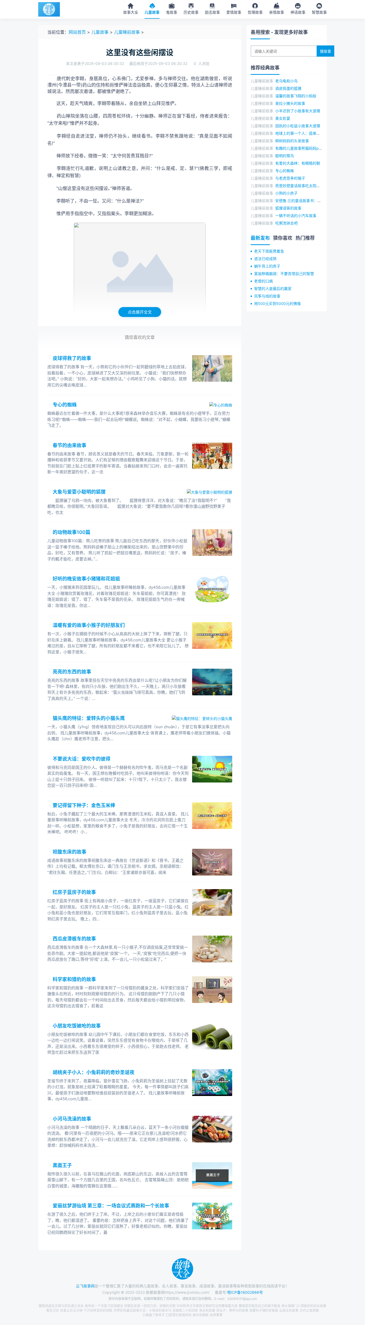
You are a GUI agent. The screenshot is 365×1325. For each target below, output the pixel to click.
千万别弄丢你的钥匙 (98, 1310)
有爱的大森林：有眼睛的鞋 (297, 163)
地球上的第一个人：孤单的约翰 (301, 133)
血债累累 (216, 1315)
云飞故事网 (85, 1286)
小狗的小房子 (286, 193)
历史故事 (191, 12)
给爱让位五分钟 (71, 1310)
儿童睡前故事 (127, 32)
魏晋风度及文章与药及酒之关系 (61, 1306)
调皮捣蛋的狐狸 (288, 88)
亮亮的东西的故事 (72, 672)
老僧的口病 (263, 281)
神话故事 (297, 12)
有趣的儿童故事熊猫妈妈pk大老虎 (303, 148)
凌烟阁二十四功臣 (185, 1310)
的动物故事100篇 (71, 532)
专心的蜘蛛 (65, 405)
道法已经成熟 (265, 258)
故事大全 (130, 12)
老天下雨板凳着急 (269, 251)
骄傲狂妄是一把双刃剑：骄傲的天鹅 (150, 1306)
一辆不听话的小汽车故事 (295, 215)
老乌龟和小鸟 (286, 81)
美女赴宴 (282, 118)
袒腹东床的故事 (69, 852)
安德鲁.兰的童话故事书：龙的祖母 (303, 200)
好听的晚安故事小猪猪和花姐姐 (86, 579)
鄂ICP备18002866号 (245, 1292)
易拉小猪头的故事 (290, 103)
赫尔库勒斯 (201, 1315)
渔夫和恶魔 (207, 1310)
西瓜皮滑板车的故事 (74, 939)
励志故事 (212, 12)
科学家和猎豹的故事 (74, 979)
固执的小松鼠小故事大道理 (297, 125)
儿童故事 (152, 12)
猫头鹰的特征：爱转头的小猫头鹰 (89, 718)
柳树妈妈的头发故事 (292, 140)
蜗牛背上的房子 (267, 266)
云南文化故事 (288, 1310)
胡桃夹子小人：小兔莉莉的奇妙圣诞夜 (93, 1072)
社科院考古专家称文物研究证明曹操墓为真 (207, 1306)
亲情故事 (276, 12)
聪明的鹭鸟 (284, 155)
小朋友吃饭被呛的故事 (77, 1026)
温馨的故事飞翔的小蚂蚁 (295, 96)
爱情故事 (233, 12)
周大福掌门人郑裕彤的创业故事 (303, 1306)
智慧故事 (319, 12)
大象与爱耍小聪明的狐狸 (79, 492)
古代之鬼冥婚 (309, 1310)
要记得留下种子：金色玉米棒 (84, 805)
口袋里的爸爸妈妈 (179, 1315)
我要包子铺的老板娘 (263, 1310)
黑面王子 (62, 1165)
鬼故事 (171, 12)
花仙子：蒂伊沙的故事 (232, 1310)
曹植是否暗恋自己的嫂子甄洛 (259, 1306)
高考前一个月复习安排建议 (104, 1306)
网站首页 (77, 32)
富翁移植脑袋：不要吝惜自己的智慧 (284, 273)
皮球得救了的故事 (72, 358)
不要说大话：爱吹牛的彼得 (81, 759)
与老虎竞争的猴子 (290, 178)
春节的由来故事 (69, 445)
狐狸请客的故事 (288, 208)
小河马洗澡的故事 (72, 1119)
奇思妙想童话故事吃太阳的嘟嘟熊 (303, 185)
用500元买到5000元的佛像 (277, 303)
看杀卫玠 (52, 1310)
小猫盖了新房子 (153, 1315)
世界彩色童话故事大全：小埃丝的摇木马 (142, 1310)
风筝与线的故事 (267, 296)
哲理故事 (255, 12)
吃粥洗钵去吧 (286, 223)
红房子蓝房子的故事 (74, 892)
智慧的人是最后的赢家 (273, 288)
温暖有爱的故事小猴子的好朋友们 (89, 625)
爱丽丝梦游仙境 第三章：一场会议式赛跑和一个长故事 (111, 1205)
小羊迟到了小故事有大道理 (297, 111)
